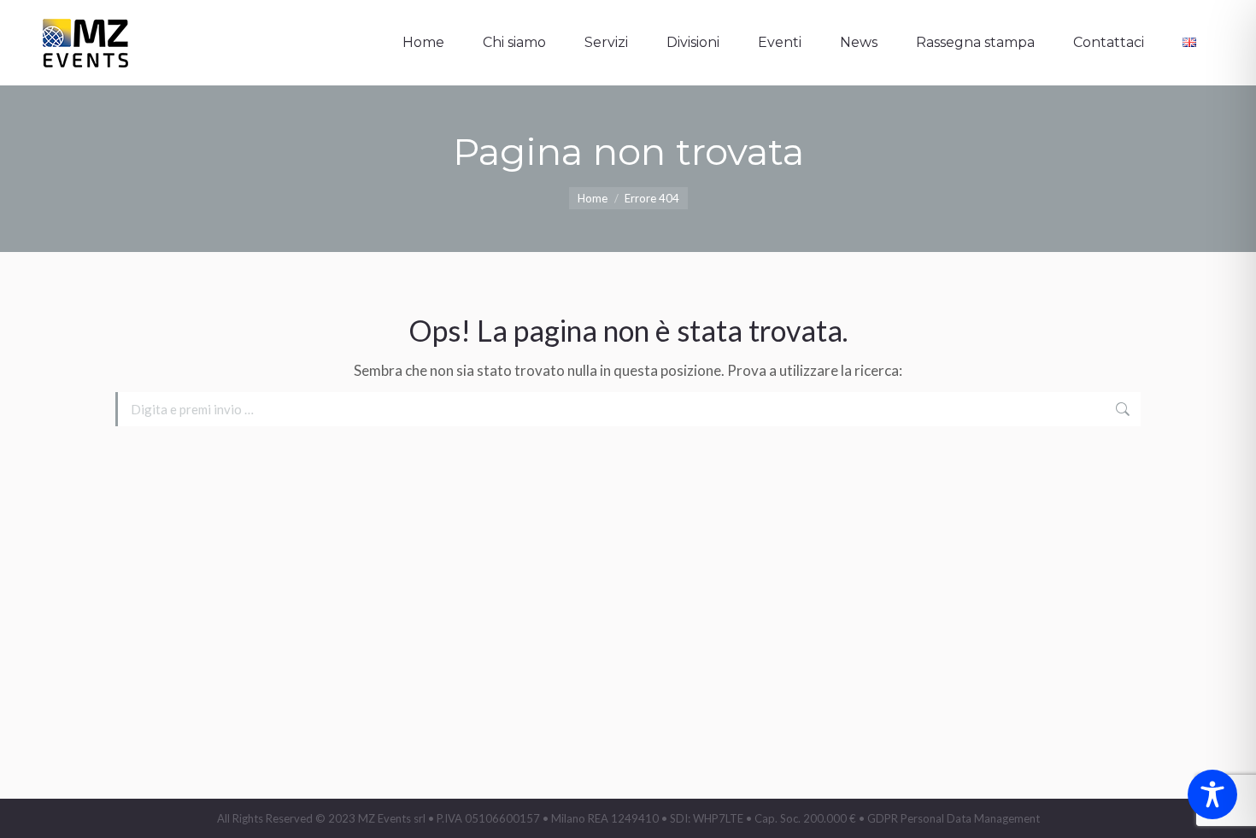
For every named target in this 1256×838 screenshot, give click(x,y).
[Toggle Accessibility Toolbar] (1212, 794)
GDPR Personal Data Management (953, 818)
